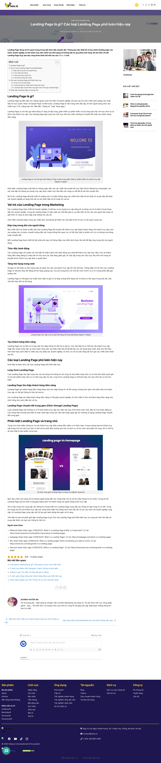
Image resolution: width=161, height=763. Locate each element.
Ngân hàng (32, 690)
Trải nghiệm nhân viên (63, 703)
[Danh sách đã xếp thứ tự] (43, 649)
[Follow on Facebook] (143, 5)
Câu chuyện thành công (90, 696)
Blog (82, 690)
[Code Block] (52, 649)
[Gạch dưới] (37, 649)
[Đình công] (40, 649)
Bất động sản (33, 703)
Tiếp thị (57, 693)
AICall (4, 693)
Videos (83, 693)
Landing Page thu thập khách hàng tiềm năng (29, 85)
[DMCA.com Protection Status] (28, 750)
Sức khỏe (32, 706)
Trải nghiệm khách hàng (64, 696)
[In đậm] (31, 649)
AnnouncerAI (7, 719)
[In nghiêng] (34, 649)
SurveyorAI (6, 715)
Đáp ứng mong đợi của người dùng (25, 70)
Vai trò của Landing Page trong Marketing (26, 68)
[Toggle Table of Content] (56, 62)
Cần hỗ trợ (111, 693)
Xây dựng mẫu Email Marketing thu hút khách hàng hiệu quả (88, 620)
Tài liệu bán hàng (87, 700)
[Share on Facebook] (57, 587)
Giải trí (31, 716)
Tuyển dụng (138, 693)
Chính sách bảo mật (91, 758)
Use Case (47, 5)
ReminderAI (6, 712)
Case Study (59, 5)
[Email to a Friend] (65, 587)
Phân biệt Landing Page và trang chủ (24, 90)
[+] (61, 649)
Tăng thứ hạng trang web (22, 75)
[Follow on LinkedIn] (152, 5)
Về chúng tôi (138, 690)
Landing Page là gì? (17, 65)
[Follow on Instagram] (146, 5)
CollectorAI (6, 709)
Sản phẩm (34, 5)
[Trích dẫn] (49, 649)
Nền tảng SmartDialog (11, 700)
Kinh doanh (59, 690)
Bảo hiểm (32, 696)
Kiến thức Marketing (80, 20)
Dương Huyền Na (94, 31)
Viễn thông (32, 700)
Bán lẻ (30, 713)
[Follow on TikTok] (149, 5)
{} (58, 649)
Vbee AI (62, 55)
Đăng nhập (97, 635)
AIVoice (5, 696)
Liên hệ (136, 696)
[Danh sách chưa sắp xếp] (46, 649)
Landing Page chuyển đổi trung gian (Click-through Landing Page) (36, 87)
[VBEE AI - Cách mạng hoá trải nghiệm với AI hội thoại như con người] (16, 5)
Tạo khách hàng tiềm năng (23, 78)
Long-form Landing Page (22, 83)
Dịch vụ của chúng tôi (116, 690)
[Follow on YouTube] (155, 5)
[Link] (55, 649)
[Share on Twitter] (61, 587)
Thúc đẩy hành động (21, 73)
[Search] (136, 5)
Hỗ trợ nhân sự (60, 706)
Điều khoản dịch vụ (69, 758)
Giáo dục (31, 709)
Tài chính (31, 693)
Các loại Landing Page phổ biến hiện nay (26, 80)
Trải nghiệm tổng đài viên (64, 700)
